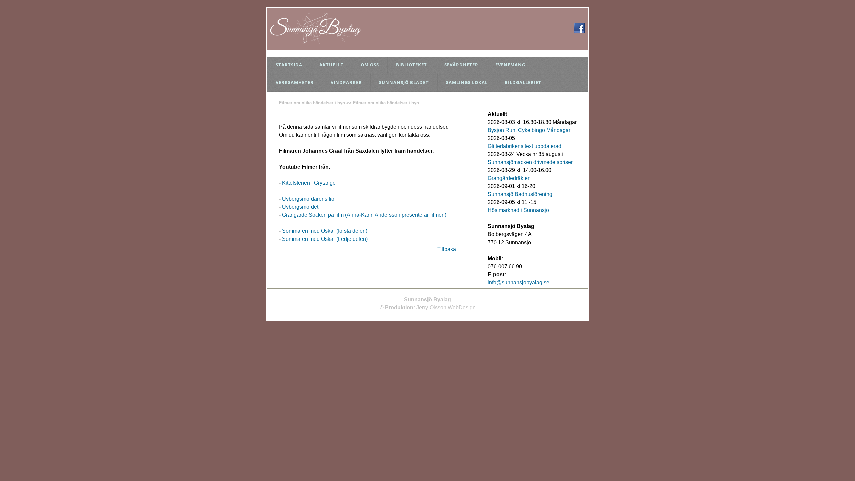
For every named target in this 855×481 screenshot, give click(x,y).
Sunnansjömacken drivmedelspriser (530, 162)
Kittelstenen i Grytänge (309, 183)
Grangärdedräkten (509, 178)
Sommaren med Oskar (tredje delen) (325, 239)
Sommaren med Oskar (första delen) (324, 231)
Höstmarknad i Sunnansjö (518, 210)
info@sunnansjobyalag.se (518, 282)
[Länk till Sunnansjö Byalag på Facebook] (579, 31)
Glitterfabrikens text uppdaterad (524, 146)
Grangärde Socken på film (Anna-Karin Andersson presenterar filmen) (364, 215)
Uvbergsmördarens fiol (309, 199)
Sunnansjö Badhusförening (520, 194)
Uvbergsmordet (300, 207)
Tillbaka (446, 249)
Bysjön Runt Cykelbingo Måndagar (529, 130)
